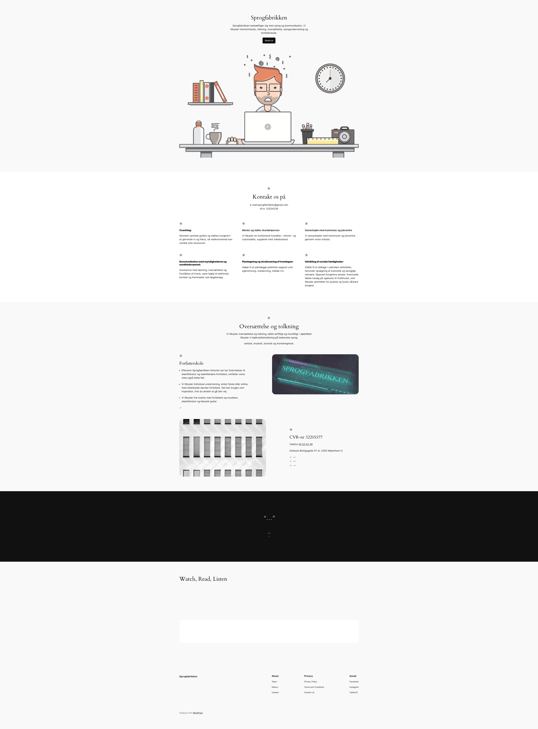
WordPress (198, 713)
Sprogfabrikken (188, 676)
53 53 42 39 (306, 444)
